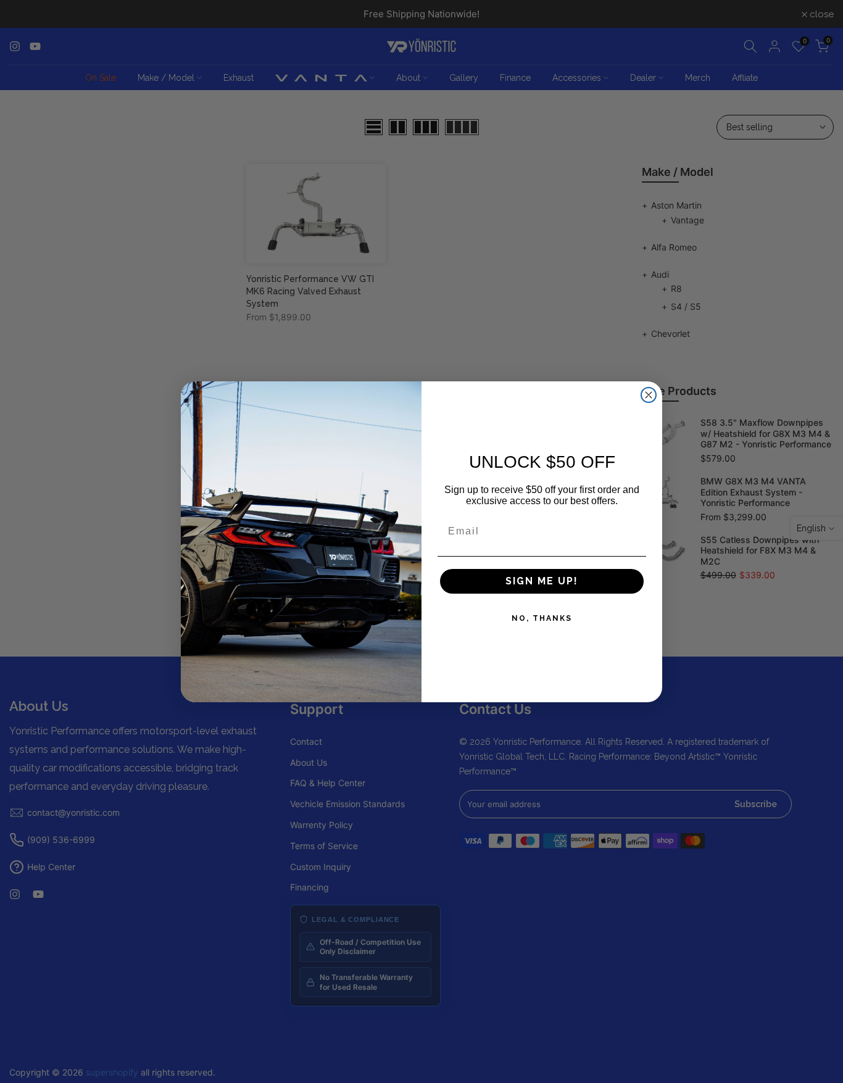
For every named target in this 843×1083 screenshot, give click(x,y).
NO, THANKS (542, 618)
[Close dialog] (648, 395)
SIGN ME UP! (541, 581)
